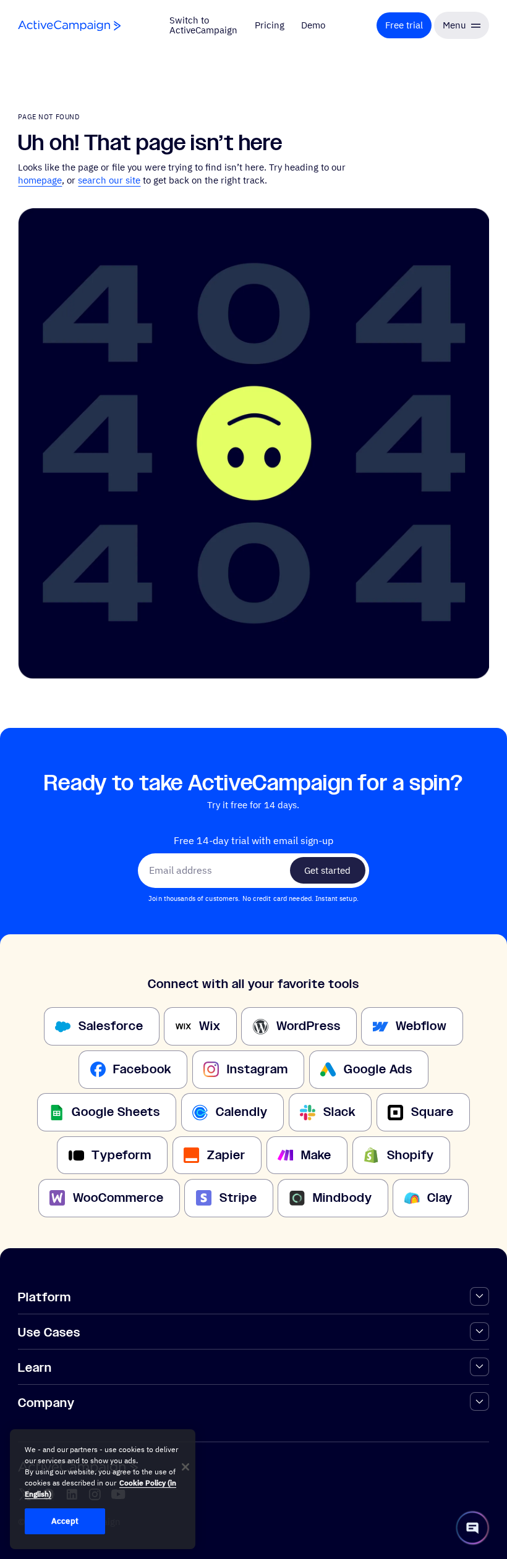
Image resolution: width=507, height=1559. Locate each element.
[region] (102, 1489)
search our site (109, 180)
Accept (65, 1521)
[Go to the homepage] (69, 25)
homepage (40, 180)
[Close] (185, 1467)
